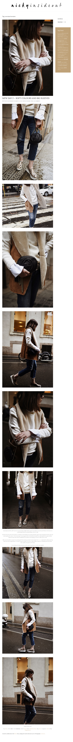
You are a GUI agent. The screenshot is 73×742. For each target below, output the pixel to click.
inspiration (60, 47)
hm (63, 46)
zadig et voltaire (61, 67)
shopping (60, 57)
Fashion (28, 101)
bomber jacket (65, 36)
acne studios (59, 33)
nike (58, 52)
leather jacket (63, 49)
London (67, 49)
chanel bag (59, 42)
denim (63, 44)
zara (65, 68)
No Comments (37, 101)
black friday (60, 36)
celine (62, 38)
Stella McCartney (33, 728)
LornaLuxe (43, 733)
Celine (48, 728)
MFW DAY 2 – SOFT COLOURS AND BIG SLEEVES (25, 98)
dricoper (66, 44)
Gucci (40, 728)
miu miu (61, 50)
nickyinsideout (10, 101)
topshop (64, 64)
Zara (25, 728)
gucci (61, 46)
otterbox (61, 52)
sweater (65, 62)
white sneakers (63, 65)
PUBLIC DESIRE (63, 54)
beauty (65, 35)
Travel (32, 101)
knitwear (64, 47)
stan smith (61, 59)
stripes (62, 62)
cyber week (59, 44)
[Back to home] (36, 5)
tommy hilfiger (60, 64)
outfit (65, 52)
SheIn (40, 539)
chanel (65, 41)
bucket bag (59, 38)
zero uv (59, 69)
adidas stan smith (64, 33)
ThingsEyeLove (28, 730)
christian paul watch (64, 42)
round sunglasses (61, 55)
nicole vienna (65, 50)
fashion (59, 46)
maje (58, 50)
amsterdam (61, 35)
